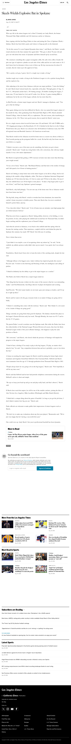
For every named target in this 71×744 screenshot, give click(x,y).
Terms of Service (28, 460)
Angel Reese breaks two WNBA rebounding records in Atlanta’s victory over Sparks (25, 659)
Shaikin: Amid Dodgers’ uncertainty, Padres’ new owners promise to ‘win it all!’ (58, 557)
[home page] (35, 2)
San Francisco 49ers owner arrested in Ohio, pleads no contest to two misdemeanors (26, 673)
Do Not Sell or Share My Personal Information (51, 739)
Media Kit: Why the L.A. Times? (11, 725)
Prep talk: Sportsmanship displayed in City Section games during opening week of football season (29, 646)
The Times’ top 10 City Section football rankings (15, 623)
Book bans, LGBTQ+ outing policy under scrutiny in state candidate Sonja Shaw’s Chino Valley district (30, 618)
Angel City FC (52, 565)
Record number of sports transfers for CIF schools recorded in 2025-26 (22, 539)
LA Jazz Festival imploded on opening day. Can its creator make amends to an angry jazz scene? (29, 635)
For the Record (51, 719)
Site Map (4, 701)
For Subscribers (6, 633)
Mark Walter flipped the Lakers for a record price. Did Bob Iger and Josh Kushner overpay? (24, 557)
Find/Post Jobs (6, 719)
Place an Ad (5, 722)
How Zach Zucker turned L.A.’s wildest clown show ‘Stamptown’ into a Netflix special (26, 613)
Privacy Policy (19, 464)
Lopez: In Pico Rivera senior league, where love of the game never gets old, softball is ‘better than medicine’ (27, 435)
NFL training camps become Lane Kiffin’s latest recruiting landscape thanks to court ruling (27, 666)
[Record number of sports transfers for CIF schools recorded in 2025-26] (7, 538)
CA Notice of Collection (37, 739)
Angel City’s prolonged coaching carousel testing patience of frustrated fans (56, 569)
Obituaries (27, 719)
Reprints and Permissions (54, 729)
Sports (8, 445)
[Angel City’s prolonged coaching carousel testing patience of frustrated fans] (41, 569)
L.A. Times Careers (52, 722)
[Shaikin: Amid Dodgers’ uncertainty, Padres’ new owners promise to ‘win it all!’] (41, 556)
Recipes (26, 722)
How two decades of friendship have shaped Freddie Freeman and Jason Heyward (58, 539)
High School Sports (20, 535)
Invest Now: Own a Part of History (9, 731)
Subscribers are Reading (12, 609)
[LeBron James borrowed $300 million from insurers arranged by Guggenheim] (7, 524)
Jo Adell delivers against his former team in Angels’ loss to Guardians (21, 652)
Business (17, 520)
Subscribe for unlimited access (9, 699)
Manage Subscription (53, 725)
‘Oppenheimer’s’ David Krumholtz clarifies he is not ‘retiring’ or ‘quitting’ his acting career (27, 628)
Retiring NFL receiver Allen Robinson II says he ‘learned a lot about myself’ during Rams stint (58, 526)
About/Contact (51, 715)
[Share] (8, 27)
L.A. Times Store (29, 729)
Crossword (27, 715)
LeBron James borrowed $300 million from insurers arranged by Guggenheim (24, 525)
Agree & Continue (45, 468)
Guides (26, 725)
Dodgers (51, 535)
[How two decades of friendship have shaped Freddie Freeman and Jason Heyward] (41, 538)
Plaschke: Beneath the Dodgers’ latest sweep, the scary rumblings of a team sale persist (24, 570)
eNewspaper (5, 715)
